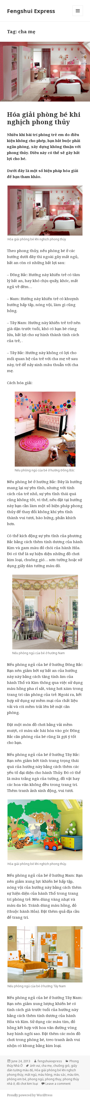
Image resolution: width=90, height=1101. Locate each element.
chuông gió (61, 1065)
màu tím (73, 1074)
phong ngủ (36, 1079)
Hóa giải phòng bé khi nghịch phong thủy (43, 118)
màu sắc (60, 1074)
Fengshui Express (31, 11)
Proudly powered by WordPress (29, 1095)
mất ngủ (30, 1074)
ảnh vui (35, 1065)
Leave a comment (58, 1083)
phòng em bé (16, 1079)
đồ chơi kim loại (27, 1083)
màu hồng (45, 1074)
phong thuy (53, 1079)
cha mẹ (47, 1065)
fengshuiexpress (50, 1061)
